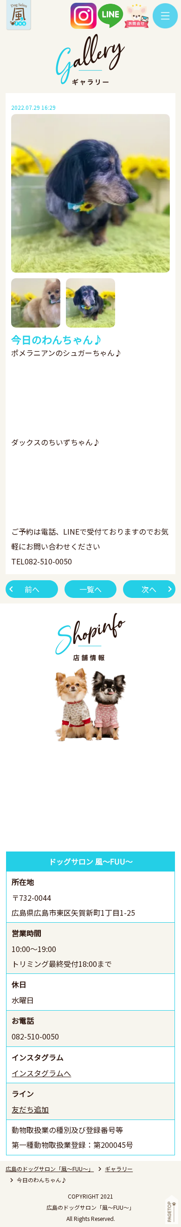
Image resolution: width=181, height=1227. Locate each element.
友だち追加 (30, 1109)
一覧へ (90, 589)
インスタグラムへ (41, 1073)
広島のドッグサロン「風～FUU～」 (50, 1169)
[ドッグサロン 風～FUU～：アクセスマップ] (90, 798)
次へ (149, 589)
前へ (32, 589)
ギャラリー (119, 1169)
